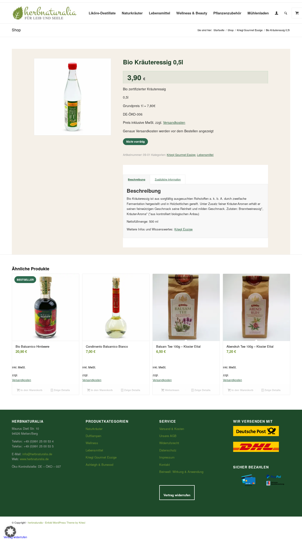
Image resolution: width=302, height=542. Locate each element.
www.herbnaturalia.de (34, 459)
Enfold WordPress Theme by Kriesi (65, 522)
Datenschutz (167, 450)
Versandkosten (174, 122)
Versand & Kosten (171, 428)
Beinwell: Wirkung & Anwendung (181, 471)
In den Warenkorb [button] (31, 390)
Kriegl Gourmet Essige (181, 155)
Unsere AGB (167, 436)
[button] (10, 531)
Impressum (167, 457)
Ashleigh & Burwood (99, 464)
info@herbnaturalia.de (37, 454)
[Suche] (285, 13)
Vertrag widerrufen (177, 495)
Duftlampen (93, 436)
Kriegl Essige (183, 229)
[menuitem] (102, 13)
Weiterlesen (171, 390)
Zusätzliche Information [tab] (168, 179)
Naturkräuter (94, 428)
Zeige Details (61, 390)
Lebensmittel (205, 155)
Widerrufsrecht (169, 443)
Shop (16, 30)
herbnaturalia (35, 522)
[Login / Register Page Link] (276, 13)
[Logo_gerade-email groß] (45, 13)
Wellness (92, 443)
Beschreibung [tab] (136, 179)
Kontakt (164, 464)
